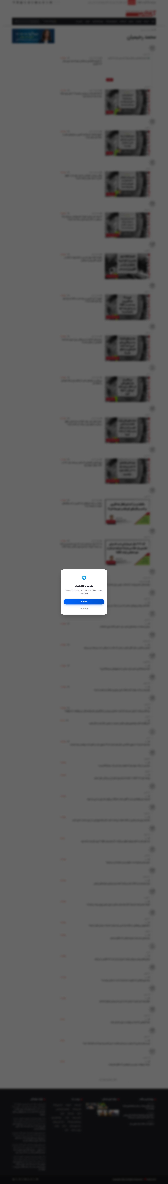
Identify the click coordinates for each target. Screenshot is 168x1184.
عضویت (84, 601)
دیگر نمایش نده (84, 608)
